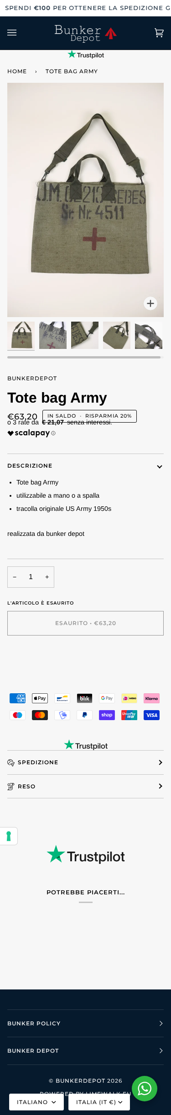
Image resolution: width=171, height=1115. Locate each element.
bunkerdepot (32, 378)
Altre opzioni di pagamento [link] (46, 678)
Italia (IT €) (96, 1102)
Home (17, 71)
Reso (27, 786)
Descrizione (29, 465)
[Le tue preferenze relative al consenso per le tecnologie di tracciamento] (8, 836)
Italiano (33, 1102)
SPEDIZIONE (38, 762)
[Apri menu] (21, 33)
